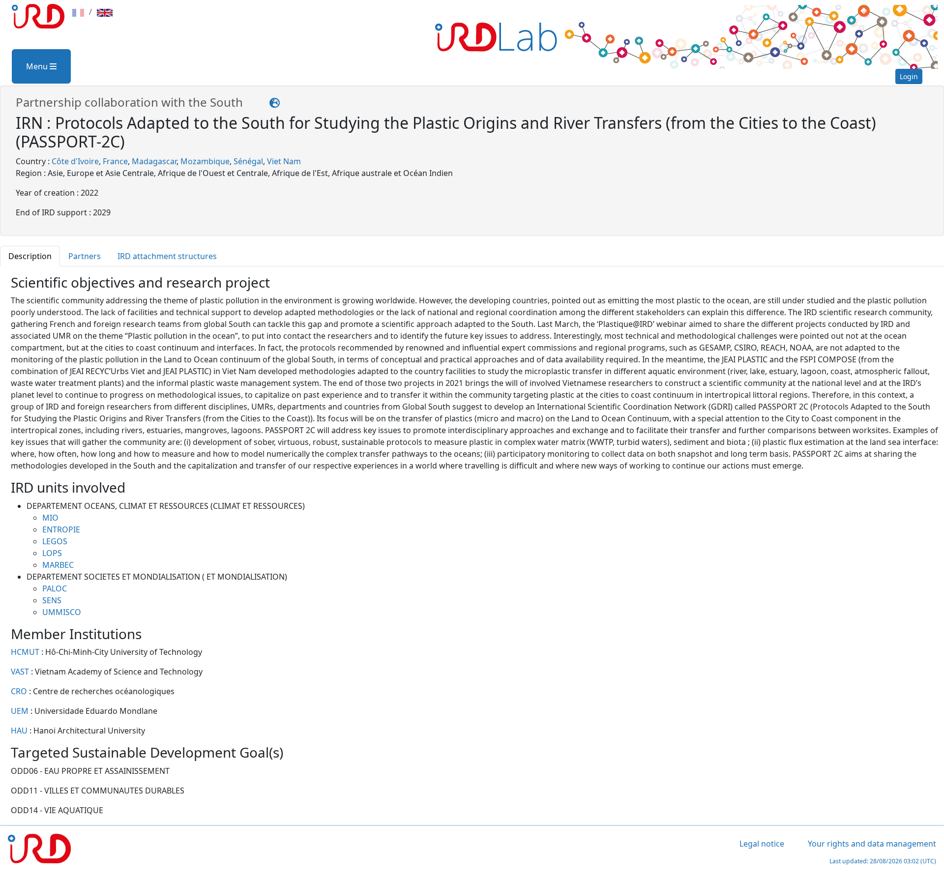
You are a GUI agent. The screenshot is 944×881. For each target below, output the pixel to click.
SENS (51, 600)
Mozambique (205, 161)
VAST (21, 671)
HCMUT (26, 651)
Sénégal (248, 161)
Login (909, 76)
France (115, 161)
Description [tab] (30, 256)
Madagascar (154, 161)
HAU (20, 730)
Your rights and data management (872, 843)
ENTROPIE (61, 529)
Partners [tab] (84, 256)
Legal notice (761, 843)
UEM (20, 710)
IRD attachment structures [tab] (167, 256)
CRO (20, 691)
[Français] (78, 11)
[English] (105, 11)
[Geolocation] (274, 102)
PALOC (54, 588)
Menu (38, 66)
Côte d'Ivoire (75, 161)
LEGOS (54, 541)
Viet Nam (284, 161)
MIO (50, 517)
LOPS (52, 553)
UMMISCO (61, 612)
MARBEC (58, 564)
